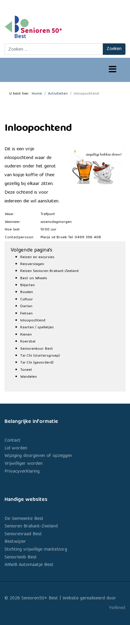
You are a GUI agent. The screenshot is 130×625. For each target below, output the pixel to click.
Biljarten (27, 285)
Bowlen (26, 292)
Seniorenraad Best (23, 534)
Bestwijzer (15, 542)
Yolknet (117, 608)
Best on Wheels (33, 278)
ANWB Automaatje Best (29, 565)
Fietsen (26, 313)
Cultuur (26, 299)
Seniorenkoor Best (36, 348)
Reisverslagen (32, 264)
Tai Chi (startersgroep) (40, 355)
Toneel (26, 370)
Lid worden (16, 448)
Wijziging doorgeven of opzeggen (38, 456)
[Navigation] (112, 70)
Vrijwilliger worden (24, 464)
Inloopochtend (32, 320)
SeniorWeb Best (21, 557)
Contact (13, 440)
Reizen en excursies (37, 257)
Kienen (26, 334)
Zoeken (114, 49)
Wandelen (28, 376)
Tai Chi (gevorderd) (37, 362)
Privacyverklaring (22, 471)
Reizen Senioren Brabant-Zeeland (49, 271)
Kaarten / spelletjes (37, 327)
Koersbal (27, 341)
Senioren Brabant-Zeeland (31, 526)
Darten (26, 306)
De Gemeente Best (24, 519)
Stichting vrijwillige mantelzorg (36, 549)
